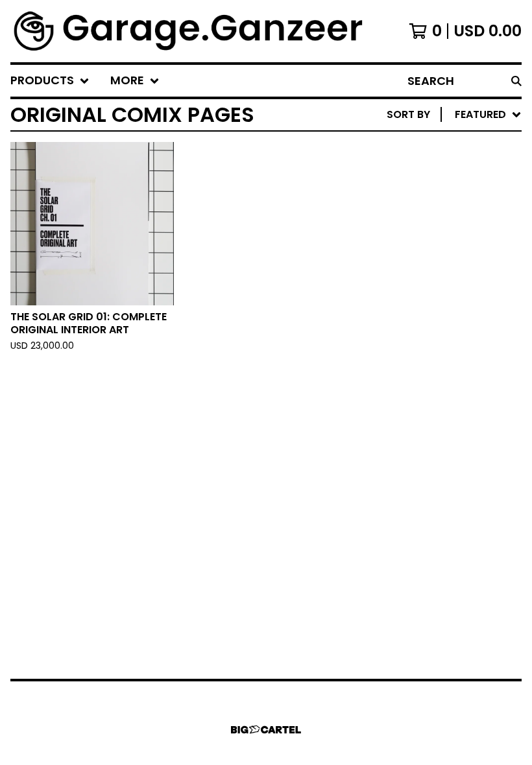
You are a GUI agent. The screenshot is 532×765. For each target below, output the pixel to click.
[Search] (516, 81)
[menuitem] (50, 81)
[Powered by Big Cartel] (266, 729)
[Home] (189, 31)
